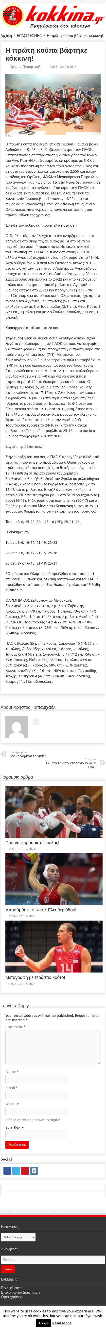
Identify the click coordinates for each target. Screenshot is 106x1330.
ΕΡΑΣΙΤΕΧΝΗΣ (29, 35)
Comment (15, 1027)
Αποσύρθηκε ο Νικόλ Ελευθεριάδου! (40, 909)
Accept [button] (43, 1323)
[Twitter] (16, 1171)
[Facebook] (7, 1171)
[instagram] (34, 1171)
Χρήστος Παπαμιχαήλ (25, 67)
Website (12, 1104)
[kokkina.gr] (53, 15)
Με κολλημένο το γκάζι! (28, 754)
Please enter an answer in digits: (32, 1120)
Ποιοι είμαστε (11, 1288)
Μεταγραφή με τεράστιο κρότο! (35, 977)
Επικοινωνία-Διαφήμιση (20, 1292)
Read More (61, 1323)
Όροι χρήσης (11, 1297)
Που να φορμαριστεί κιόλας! (32, 842)
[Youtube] (25, 1171)
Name (12, 1071)
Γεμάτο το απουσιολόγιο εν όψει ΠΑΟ (71, 763)
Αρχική (6, 35)
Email (11, 1088)
